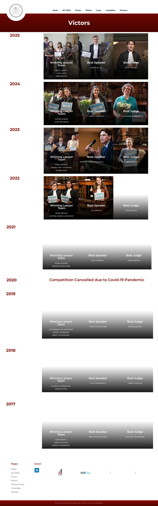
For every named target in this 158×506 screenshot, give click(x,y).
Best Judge (131, 62)
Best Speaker (96, 62)
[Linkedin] (37, 470)
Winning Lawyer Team (61, 64)
